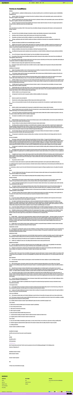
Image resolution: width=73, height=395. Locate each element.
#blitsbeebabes (60, 380)
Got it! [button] (69, 393)
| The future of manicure (9, 391)
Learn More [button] (24, 393)
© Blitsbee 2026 (4, 391)
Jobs (26, 380)
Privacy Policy (4, 387)
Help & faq (3, 382)
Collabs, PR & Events (28, 382)
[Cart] (71, 3)
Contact (3, 380)
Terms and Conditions (5, 385)
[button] (30, 3)
